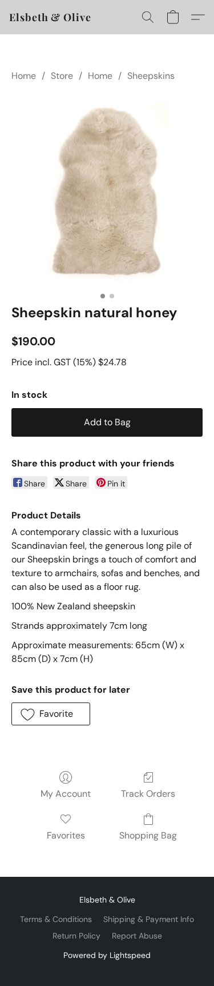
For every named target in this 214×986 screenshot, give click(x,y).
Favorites (66, 835)
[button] (50, 17)
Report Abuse (137, 936)
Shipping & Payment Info (148, 919)
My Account (66, 794)
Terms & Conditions (56, 919)
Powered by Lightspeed (107, 955)
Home (23, 76)
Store (62, 76)
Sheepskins (151, 76)
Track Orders (148, 794)
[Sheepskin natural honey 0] (107, 190)
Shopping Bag (148, 835)
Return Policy (76, 936)
